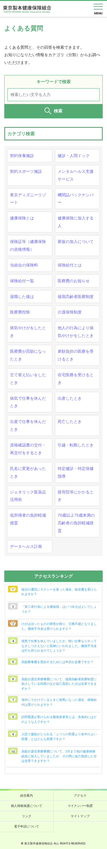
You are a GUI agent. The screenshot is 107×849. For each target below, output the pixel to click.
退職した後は (22, 296)
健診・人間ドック (74, 155)
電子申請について (26, 826)
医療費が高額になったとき (28, 355)
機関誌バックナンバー (76, 199)
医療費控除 (20, 312)
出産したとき (70, 398)
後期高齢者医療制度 (76, 296)
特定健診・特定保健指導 (76, 472)
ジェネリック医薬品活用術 (28, 496)
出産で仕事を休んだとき (28, 425)
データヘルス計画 (26, 546)
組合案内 (26, 795)
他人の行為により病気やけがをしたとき (76, 332)
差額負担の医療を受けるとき (76, 355)
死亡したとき (70, 421)
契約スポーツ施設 (26, 171)
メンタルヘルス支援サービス (76, 175)
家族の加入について (76, 241)
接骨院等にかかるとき (76, 496)
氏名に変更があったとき (28, 472)
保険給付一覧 (22, 281)
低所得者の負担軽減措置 (28, 519)
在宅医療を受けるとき (76, 378)
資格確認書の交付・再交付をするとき (28, 449)
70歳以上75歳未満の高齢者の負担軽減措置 (76, 523)
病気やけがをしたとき (28, 332)
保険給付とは (70, 265)
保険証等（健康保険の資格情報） (28, 245)
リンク (26, 816)
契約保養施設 (22, 155)
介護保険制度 (70, 312)
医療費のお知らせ (74, 281)
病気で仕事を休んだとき (28, 402)
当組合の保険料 (24, 265)
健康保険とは (22, 218)
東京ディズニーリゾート (28, 199)
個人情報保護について (26, 805)
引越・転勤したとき (76, 445)
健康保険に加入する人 (76, 222)
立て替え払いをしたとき (28, 378)
